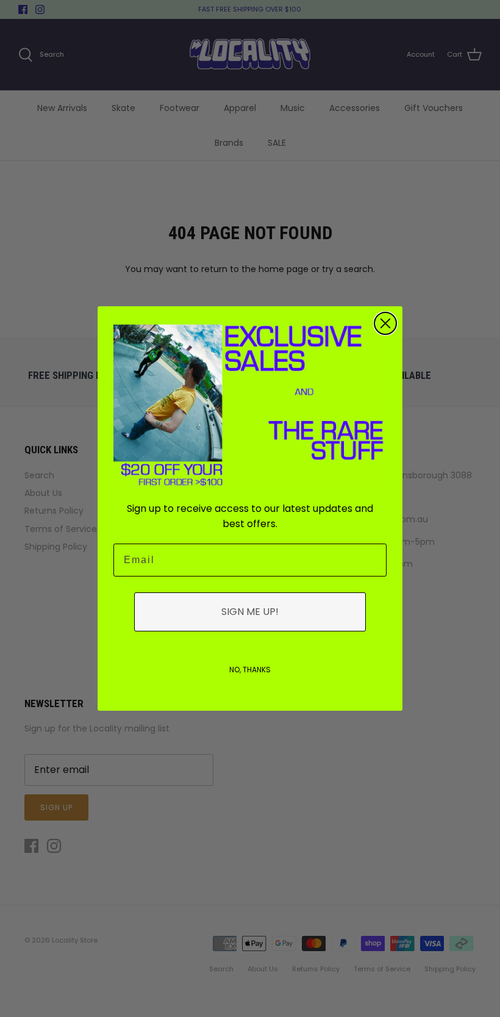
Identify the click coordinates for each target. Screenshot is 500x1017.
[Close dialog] (385, 323)
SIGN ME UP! (250, 612)
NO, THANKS (250, 669)
